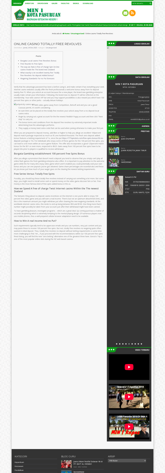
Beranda (17, 3)
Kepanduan (19, 462)
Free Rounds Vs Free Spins (31, 64)
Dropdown (43, 3)
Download (88, 3)
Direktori (29, 3)
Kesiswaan (19, 466)
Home (66, 33)
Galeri (54, 3)
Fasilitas (65, 3)
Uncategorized (77, 33)
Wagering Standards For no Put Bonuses (37, 78)
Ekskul (76, 3)
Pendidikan (19, 470)
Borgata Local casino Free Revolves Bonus (38, 60)
